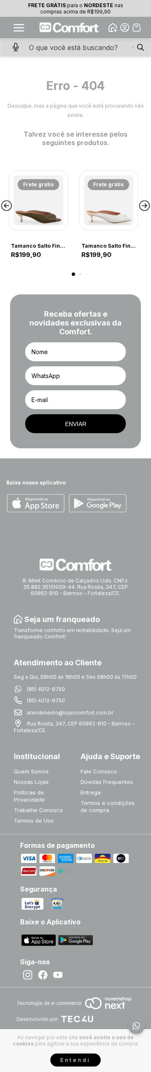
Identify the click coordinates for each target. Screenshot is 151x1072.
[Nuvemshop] (74, 1010)
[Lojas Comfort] (69, 27)
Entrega (91, 792)
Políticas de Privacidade (29, 796)
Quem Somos (31, 771)
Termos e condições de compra (108, 806)
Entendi (75, 1060)
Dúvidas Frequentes (107, 781)
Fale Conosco (99, 771)
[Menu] (19, 27)
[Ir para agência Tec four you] (55, 1019)
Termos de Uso (34, 820)
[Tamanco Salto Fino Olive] (38, 200)
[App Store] (35, 504)
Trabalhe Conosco (38, 810)
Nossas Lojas (31, 781)
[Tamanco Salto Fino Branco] (109, 200)
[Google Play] (97, 504)
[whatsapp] (136, 1025)
